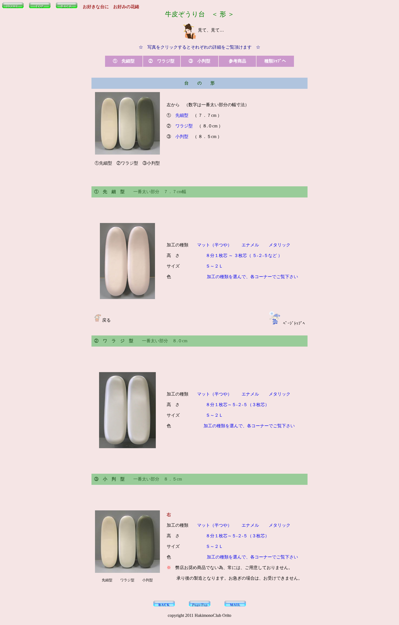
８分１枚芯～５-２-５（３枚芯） (233, 404)
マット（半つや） (214, 245)
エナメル (250, 245)
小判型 (181, 136)
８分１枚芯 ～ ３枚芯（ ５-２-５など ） (244, 255)
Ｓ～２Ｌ (214, 266)
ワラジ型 (184, 126)
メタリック (279, 245)
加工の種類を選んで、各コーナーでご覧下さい (252, 276)
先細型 (181, 115)
